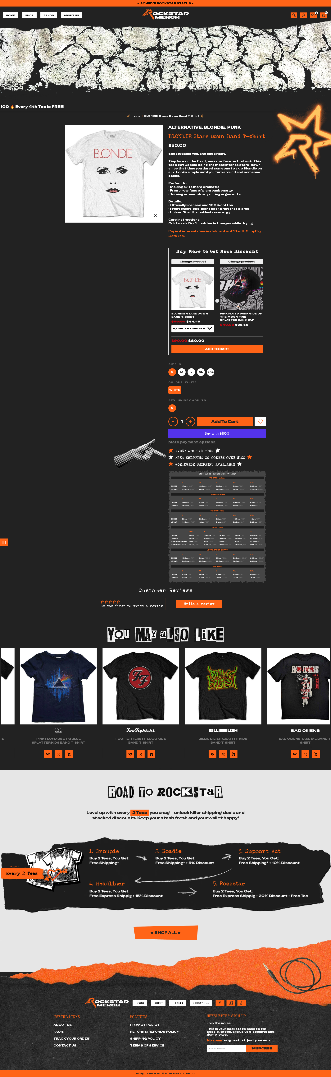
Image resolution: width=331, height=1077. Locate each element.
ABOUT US (71, 15)
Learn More (176, 236)
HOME (10, 15)
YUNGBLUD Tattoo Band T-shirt (208, 741)
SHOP (29, 15)
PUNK (234, 127)
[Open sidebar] (4, 542)
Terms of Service (147, 1045)
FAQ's (58, 1031)
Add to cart (217, 349)
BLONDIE (214, 127)
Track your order (71, 1038)
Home (135, 116)
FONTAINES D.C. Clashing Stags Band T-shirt (290, 741)
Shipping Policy (145, 1038)
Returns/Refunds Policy (154, 1031)
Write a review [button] (199, 604)
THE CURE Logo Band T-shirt (44, 739)
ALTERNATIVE (185, 127)
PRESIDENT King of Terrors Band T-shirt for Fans (126, 741)
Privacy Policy (145, 1025)
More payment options (192, 442)
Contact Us (64, 1045)
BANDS (48, 15)
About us (62, 1025)
